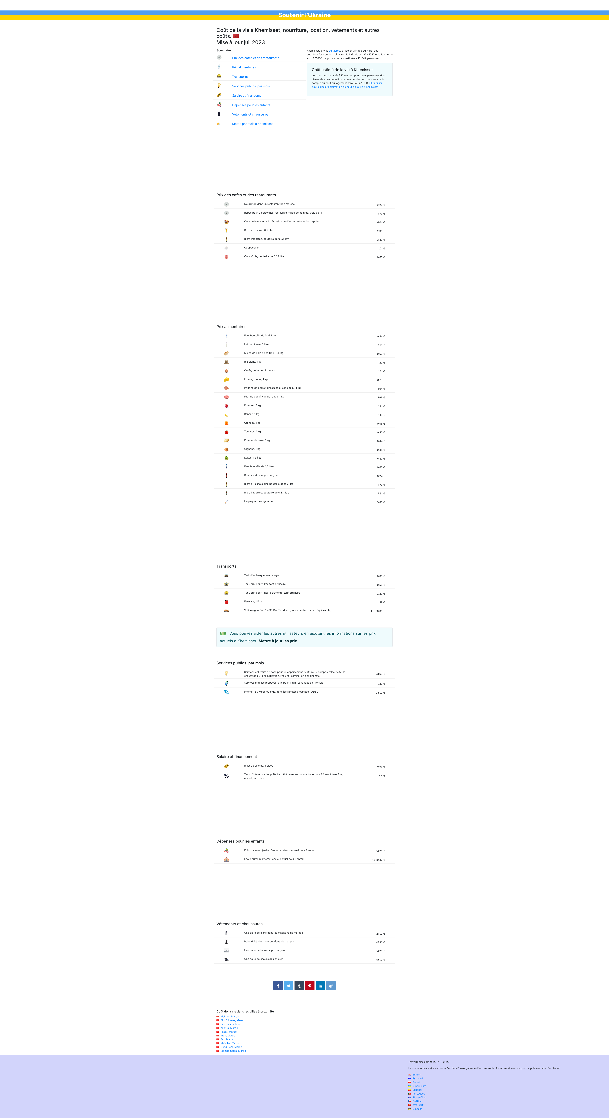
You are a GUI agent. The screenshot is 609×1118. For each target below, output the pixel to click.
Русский (417, 1078)
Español (417, 1089)
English (416, 1074)
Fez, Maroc (227, 1039)
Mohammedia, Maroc (233, 1050)
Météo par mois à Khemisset (252, 124)
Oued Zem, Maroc (231, 1047)
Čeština (417, 1101)
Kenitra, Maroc (229, 1027)
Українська (419, 1086)
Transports (240, 77)
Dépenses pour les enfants (251, 105)
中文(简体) (418, 1105)
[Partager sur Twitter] (288, 985)
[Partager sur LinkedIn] (320, 985)
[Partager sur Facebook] (278, 985)
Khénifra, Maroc (230, 1043)
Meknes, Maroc (230, 1016)
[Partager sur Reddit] (331, 985)
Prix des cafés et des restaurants (255, 58)
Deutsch (417, 1108)
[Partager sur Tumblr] (299, 985)
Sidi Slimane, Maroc (232, 1020)
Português (418, 1093)
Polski (416, 1082)
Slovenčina (419, 1097)
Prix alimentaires (244, 67)
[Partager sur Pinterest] (309, 985)
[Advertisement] (304, 163)
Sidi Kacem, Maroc (232, 1024)
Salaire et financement (248, 95)
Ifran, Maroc (228, 1035)
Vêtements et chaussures (250, 114)
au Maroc (334, 50)
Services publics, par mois (251, 86)
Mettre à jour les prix (278, 641)
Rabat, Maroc (229, 1031)
